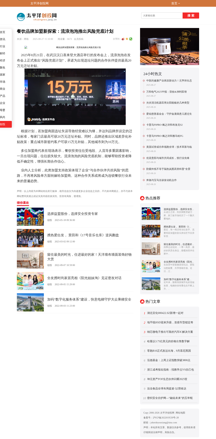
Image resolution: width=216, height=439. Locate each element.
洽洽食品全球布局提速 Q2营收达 (165, 388)
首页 (174, 3)
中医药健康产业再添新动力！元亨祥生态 (169, 80)
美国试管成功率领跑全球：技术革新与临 (169, 147)
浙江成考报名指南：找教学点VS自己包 (169, 370)
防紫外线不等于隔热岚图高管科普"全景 (168, 169)
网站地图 (180, 413)
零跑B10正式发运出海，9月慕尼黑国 (167, 351)
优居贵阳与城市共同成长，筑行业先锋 (167, 158)
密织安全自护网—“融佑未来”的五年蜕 (168, 398)
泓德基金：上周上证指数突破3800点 (167, 360)
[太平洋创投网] (37, 17)
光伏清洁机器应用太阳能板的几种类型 (167, 102)
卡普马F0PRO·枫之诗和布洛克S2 (164, 124)
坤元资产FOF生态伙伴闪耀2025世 (165, 379)
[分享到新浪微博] (123, 39)
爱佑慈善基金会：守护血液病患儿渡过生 (169, 113)
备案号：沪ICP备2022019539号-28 (161, 417)
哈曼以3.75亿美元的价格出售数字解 (167, 341)
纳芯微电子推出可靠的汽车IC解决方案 (168, 332)
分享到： (117, 39)
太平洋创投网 (39, 3)
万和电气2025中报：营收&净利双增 (166, 91)
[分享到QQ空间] (127, 39)
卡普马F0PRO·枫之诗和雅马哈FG (164, 136)
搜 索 (190, 15)
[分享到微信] (130, 39)
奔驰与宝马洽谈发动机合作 (161, 180)
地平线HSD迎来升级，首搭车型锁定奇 (168, 322)
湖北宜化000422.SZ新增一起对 (164, 313)
